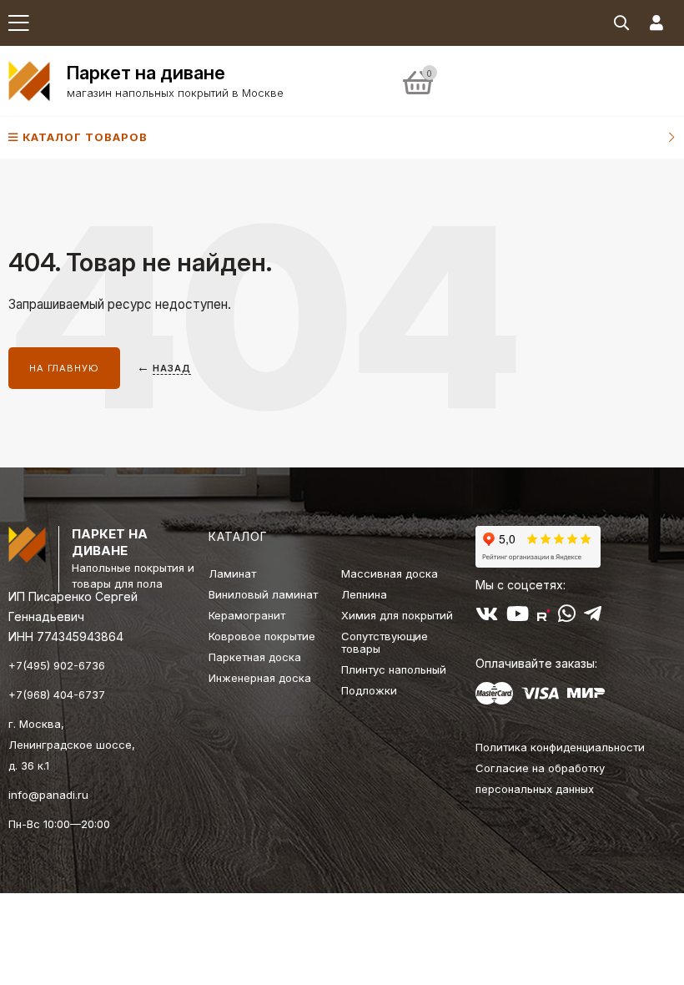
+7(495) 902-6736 (56, 665)
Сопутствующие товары (384, 642)
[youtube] (517, 617)
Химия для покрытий (397, 615)
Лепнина (364, 594)
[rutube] (543, 617)
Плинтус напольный (393, 669)
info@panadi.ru (48, 794)
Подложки (369, 690)
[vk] (486, 617)
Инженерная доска (260, 677)
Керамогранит (247, 615)
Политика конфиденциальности (560, 747)
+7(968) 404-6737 (56, 694)
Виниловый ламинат (263, 594)
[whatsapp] (567, 617)
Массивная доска (389, 573)
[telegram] (592, 617)
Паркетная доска (255, 657)
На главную (64, 368)
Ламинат (232, 573)
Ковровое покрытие (262, 636)
